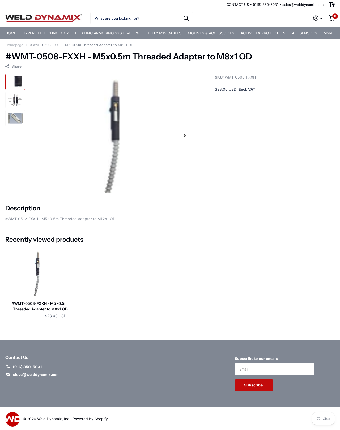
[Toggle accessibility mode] (332, 4)
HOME (10, 33)
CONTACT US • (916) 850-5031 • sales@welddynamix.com (275, 4)
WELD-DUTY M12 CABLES (158, 33)
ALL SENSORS (304, 33)
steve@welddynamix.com (36, 374)
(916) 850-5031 (27, 366)
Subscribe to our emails (256, 358)
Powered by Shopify (90, 418)
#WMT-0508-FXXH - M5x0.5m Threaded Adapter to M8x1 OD (40, 306)
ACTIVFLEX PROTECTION (263, 33)
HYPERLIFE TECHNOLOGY (46, 33)
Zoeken (186, 18)
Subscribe (254, 385)
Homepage (14, 45)
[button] (185, 136)
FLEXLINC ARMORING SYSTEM (102, 33)
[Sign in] (318, 18)
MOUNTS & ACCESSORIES (211, 33)
